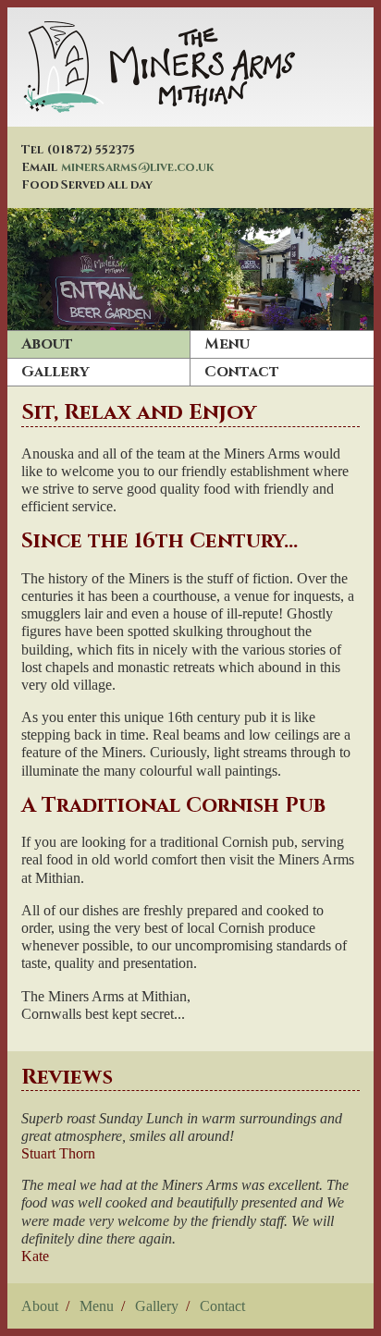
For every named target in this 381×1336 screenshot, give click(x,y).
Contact (241, 372)
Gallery (55, 372)
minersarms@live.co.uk (138, 167)
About (47, 344)
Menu (227, 344)
